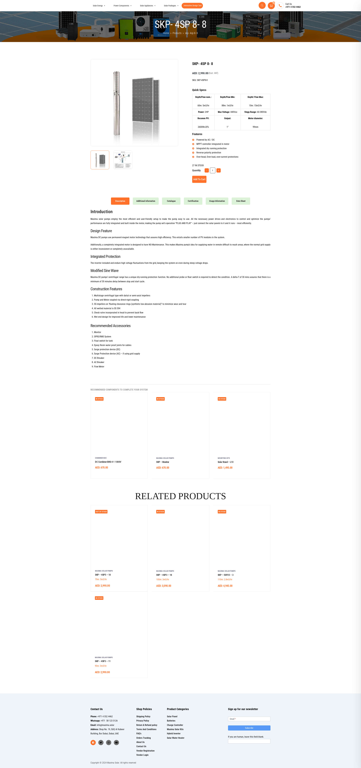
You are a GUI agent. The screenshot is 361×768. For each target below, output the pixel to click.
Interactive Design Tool (193, 5)
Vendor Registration (145, 750)
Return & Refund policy (146, 725)
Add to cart (199, 179)
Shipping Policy (143, 716)
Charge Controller (175, 725)
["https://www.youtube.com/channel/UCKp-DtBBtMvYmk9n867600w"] (116, 742)
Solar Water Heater (175, 738)
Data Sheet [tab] (241, 201)
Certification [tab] (193, 201)
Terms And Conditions (146, 729)
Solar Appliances (146, 6)
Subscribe (249, 728)
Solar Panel (172, 716)
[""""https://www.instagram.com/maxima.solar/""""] (108, 742)
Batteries (171, 720)
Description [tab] (120, 201)
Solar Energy (98, 6)
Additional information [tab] (145, 201)
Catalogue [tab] (171, 201)
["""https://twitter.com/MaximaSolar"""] (101, 742)
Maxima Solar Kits (175, 729)
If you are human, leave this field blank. (246, 736)
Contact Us (141, 746)
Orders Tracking (143, 738)
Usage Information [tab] (217, 201)
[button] (171, 65)
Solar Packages (170, 6)
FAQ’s (138, 733)
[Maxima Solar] (65, 5)
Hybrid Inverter (173, 733)
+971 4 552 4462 (293, 7)
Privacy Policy (142, 720)
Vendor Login (142, 755)
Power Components (121, 6)
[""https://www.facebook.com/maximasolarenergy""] (93, 742)
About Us (140, 742)
